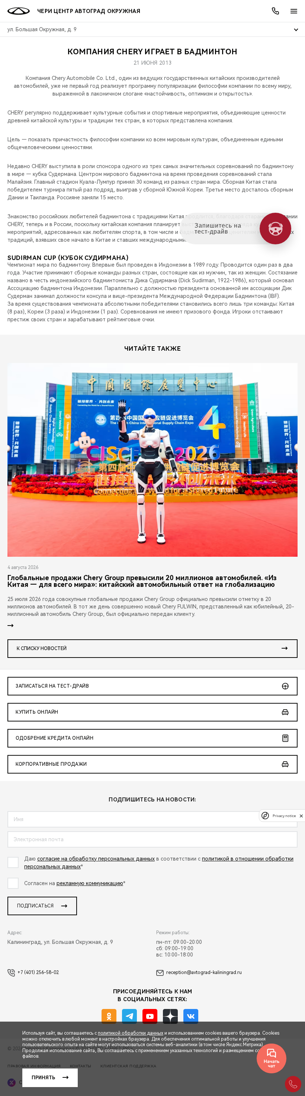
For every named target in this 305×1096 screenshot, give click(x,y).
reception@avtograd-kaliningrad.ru (204, 972)
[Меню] (294, 11)
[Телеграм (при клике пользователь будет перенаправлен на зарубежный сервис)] (129, 1016)
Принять (43, 1077)
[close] (301, 816)
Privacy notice (284, 816)
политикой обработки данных (130, 1033)
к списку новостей (42, 648)
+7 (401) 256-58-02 (38, 972)
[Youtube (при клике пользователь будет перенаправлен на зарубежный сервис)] (149, 1016)
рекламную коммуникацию (90, 883)
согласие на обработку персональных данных (96, 859)
